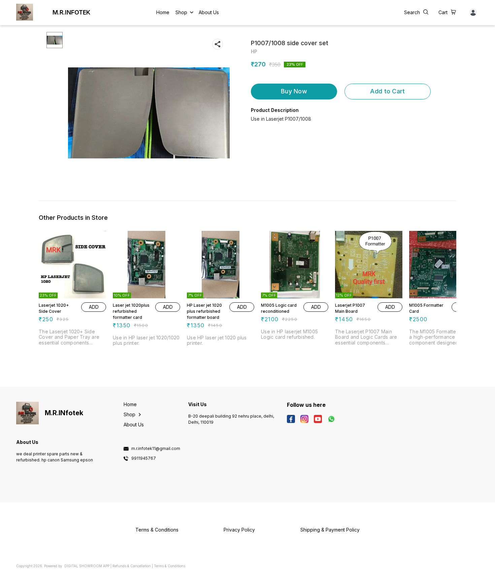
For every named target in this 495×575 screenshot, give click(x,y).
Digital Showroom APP (86, 566)
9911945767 (143, 458)
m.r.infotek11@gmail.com (155, 448)
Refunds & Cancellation (131, 566)
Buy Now (294, 91)
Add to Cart (387, 91)
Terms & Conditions (169, 566)
